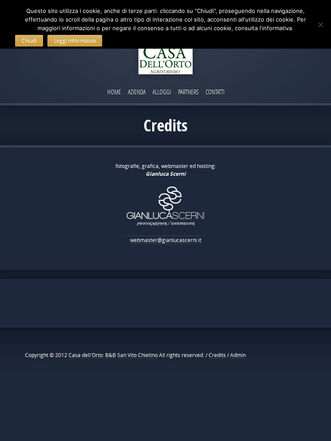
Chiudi (29, 40)
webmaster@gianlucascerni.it (165, 240)
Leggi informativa (75, 40)
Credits (217, 355)
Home (114, 91)
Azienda (137, 91)
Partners (188, 91)
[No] (320, 24)
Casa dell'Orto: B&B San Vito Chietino (113, 355)
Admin (238, 355)
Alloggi (162, 91)
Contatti (215, 91)
